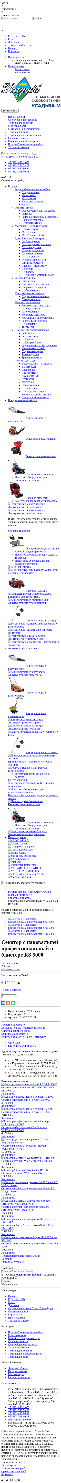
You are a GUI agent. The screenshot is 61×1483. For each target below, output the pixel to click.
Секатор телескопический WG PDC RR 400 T (27, 1087)
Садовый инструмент (34, 265)
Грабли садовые (31, 241)
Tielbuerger (30, 864)
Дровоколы (28, 369)
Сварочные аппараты (34, 287)
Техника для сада (18, 132)
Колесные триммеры (34, 314)
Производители (17, 837)
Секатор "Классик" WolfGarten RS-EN (23, 1173)
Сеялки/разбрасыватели (35, 397)
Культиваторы (30, 229)
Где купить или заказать (22, 1045)
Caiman (24, 843)
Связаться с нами (18, 1311)
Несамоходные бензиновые (24, 804)
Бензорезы (28, 333)
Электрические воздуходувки (25, 507)
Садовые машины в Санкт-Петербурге (30, 1308)
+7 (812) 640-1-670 (18, 162)
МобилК (26, 877)
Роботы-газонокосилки (35, 320)
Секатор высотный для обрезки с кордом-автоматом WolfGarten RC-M (25, 1208)
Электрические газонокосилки (26, 638)
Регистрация (22, 69)
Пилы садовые (30, 256)
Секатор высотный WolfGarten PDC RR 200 (26, 1160)
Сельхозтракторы (32, 222)
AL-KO (24, 840)
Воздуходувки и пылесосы (37, 363)
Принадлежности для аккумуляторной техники (36, 393)
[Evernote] (13, 1003)
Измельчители (30, 372)
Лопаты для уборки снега (36, 244)
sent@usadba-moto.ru (20, 1419)
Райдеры (27, 213)
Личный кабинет (18, 1368)
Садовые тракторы (32, 219)
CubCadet (27, 849)
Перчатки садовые (32, 253)
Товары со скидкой (19, 1320)
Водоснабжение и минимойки (25, 144)
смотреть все (30, 156)
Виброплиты (29, 339)
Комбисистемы (30, 375)
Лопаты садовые (31, 247)
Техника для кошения (20, 122)
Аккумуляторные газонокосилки (27, 602)
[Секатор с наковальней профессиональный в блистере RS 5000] (34, 921)
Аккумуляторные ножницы (24, 728)
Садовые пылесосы (37, 497)
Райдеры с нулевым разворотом (40, 216)
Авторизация (22, 72)
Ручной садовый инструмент (25, 141)
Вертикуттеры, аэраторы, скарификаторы (36, 307)
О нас (11, 39)
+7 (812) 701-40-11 (18, 171)
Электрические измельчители (25, 513)
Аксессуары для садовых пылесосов (36, 500)
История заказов (17, 1371)
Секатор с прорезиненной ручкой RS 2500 (25, 1112)
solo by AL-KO (36, 874)
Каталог (12, 186)
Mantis (22, 852)
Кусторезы (28, 378)
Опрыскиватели (31, 385)
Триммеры (28, 326)
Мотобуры (28, 381)
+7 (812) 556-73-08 (18, 165)
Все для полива (30, 192)
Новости (13, 48)
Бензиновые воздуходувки (41, 438)
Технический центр (19, 45)
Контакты (13, 51)
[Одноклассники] (8, 1003)
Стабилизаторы (31, 290)
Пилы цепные (30, 388)
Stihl (18, 861)
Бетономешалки (31, 336)
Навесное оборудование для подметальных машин (31, 479)
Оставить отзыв (10, 969)
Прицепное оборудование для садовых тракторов (32, 562)
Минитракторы (17, 125)
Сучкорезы (28, 271)
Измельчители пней (33, 348)
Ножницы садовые (33, 250)
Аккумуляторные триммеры (42, 620)
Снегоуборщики (31, 299)
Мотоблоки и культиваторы (24, 128)
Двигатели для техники (35, 284)
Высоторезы (29, 366)
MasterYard (30, 855)
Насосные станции (33, 201)
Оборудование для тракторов (38, 210)
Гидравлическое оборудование (39, 345)
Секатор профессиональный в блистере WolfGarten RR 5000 (24, 1129)
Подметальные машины (35, 296)
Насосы (26, 204)
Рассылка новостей (19, 1377)
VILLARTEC (34, 867)
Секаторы (27, 268)
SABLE (24, 858)
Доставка (13, 42)
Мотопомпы (29, 198)
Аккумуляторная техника (22, 648)
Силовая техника (18, 138)
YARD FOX (32, 871)
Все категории (16, 116)
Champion (28, 846)
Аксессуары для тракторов (30, 551)
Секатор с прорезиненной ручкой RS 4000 (25, 1099)
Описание (14, 1042)
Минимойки (29, 195)
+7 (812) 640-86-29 (18, 168)
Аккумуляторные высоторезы (25, 674)
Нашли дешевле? (11, 989)
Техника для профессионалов (25, 135)
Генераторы (28, 281)
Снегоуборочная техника (22, 119)
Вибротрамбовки (32, 342)
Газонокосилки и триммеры (24, 596)
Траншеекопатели (32, 357)
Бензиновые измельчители (41, 456)
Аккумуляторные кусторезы (24, 722)
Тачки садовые (30, 354)
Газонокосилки (30, 311)
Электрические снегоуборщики (26, 834)
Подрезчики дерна (32, 351)
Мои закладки (16, 1374)
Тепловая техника (18, 147)
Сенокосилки (29, 323)
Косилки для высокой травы (38, 317)
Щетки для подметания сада (38, 274)
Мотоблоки (28, 232)
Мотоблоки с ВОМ (33, 235)
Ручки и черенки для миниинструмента (34, 261)
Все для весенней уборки (22, 400)
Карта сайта (15, 1314)
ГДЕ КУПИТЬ (16, 35)
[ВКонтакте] (3, 1003)
